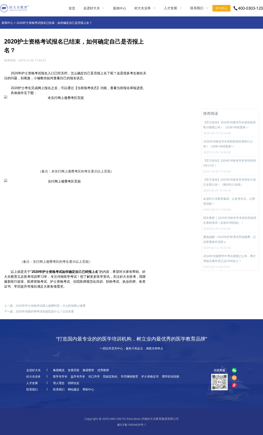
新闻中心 (7, 23)
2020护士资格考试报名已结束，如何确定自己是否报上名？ (54, 23)
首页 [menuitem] (72, 8)
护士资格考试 (31, 73)
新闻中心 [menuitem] (119, 8)
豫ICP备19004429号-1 (131, 425)
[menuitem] (94, 8)
